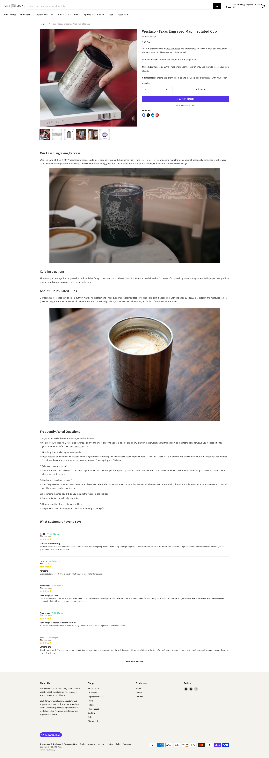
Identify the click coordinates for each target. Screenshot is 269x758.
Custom (101, 14)
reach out (78, 446)
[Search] (217, 6)
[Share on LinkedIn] (152, 115)
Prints (60, 14)
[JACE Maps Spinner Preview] (69, 134)
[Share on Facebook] (143, 115)
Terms (138, 688)
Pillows (91, 704)
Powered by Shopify (47, 750)
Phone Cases (93, 708)
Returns (139, 696)
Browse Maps (10, 14)
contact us (218, 484)
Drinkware (25, 14)
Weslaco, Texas (173, 48)
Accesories (73, 14)
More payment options (185, 105)
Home (43, 24)
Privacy (139, 692)
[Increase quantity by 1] (166, 89)
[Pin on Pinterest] (157, 115)
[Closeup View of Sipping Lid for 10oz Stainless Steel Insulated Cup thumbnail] (104, 134)
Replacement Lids (44, 14)
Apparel (88, 14)
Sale (111, 14)
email (67, 508)
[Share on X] (148, 115)
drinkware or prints (102, 442)
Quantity (146, 83)
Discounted (122, 14)
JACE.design (150, 36)
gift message (206, 77)
